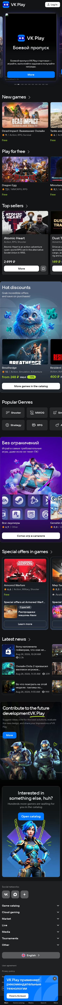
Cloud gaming (11, 912)
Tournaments (10, 938)
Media (6, 931)
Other (5, 944)
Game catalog (11, 905)
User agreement (9, 965)
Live (4, 925)
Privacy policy (8, 971)
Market (6, 918)
